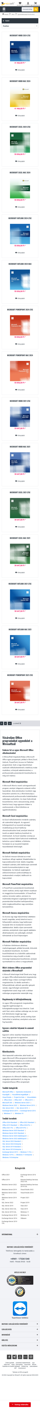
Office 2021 (18, 1100)
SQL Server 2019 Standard (11, 1147)
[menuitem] (35, 4)
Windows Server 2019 (27, 1105)
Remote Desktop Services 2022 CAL (29, 1180)
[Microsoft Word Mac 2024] (20, 97)
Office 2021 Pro (7, 1128)
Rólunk (34, 1364)
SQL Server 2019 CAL (9, 1212)
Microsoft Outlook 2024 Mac (20, 264)
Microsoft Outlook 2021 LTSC (20, 584)
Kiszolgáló (6, 1094)
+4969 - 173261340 (20, 1259)
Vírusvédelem (31, 1097)
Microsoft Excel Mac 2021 (20, 538)
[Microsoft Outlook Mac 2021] (20, 645)
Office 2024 (8, 1100)
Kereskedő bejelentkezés (23, 1363)
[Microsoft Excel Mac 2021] (20, 554)
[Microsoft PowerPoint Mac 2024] (20, 371)
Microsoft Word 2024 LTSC (20, 35)
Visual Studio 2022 (27, 1189)
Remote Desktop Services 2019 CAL (29, 1185)
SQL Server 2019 (22, 1108)
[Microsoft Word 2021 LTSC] (20, 417)
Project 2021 (25, 1198)
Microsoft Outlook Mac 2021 (20, 629)
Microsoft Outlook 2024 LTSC (20, 218)
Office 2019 (29, 1100)
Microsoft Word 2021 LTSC (20, 401)
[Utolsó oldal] (10, 723)
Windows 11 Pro (26, 1152)
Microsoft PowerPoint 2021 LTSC (20, 675)
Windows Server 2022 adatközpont (14, 1138)
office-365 (7, 1364)
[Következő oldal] (5, 723)
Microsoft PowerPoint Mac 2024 (20, 355)
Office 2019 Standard (9, 1125)
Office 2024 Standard (9, 1122)
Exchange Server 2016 (28, 1111)
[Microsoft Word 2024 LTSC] (20, 51)
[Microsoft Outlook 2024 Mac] (20, 280)
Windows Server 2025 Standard (13, 1130)
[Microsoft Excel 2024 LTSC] (20, 142)
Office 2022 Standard (27, 1122)
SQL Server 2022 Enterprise (11, 1144)
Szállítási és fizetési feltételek (11, 1366)
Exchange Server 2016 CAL (28, 1175)
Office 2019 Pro (21, 1128)
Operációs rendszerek (23, 1092)
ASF (15, 1368)
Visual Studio (6, 1097)
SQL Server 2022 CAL (9, 1209)
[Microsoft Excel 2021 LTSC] (20, 508)
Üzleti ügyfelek (9, 1363)
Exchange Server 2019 (10, 1111)
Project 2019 (25, 1202)
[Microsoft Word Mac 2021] (20, 462)
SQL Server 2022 (8, 1108)
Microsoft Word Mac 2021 (20, 447)
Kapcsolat (27, 1364)
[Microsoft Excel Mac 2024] (20, 188)
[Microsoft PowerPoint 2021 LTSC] (20, 691)
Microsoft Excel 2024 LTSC (20, 127)
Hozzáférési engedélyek (20, 1094)
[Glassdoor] (20, 1357)
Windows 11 (8, 1113)
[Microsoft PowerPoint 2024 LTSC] (20, 325)
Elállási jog (24, 1366)
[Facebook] (9, 1357)
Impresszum (22, 1368)
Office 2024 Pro (25, 1125)
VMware (23, 1218)
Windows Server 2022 (9, 1105)
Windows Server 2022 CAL (9, 1193)
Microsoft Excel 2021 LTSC (20, 492)
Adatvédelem (34, 1366)
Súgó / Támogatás (17, 1364)
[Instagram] (31, 1357)
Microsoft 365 (7, 1103)
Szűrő (7, 21)
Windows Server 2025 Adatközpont (14, 1136)
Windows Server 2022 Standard (13, 1133)
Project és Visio (19, 1097)
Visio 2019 (24, 1209)
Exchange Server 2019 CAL (9, 1222)
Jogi (33, 1363)
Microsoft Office (7, 1092)
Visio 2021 (24, 1206)
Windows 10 (19, 1113)
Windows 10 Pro (8, 1155)
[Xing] (14, 1357)
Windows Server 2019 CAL (9, 1198)
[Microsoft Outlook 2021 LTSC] (20, 599)
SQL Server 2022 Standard (11, 1141)
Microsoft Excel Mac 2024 (20, 172)
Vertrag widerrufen (21, 1405)
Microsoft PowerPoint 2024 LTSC (20, 309)
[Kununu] (25, 1357)
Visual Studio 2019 (27, 1193)
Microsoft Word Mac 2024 (20, 81)
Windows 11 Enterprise (24, 1155)
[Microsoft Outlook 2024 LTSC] (20, 234)
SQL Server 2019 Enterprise (11, 1149)
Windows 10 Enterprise (10, 1157)
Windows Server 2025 (22, 1103)
